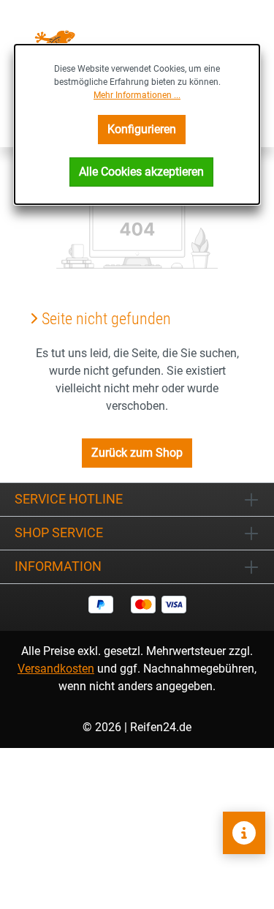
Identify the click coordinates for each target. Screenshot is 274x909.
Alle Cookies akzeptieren (141, 172)
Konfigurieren (141, 129)
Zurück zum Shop (137, 453)
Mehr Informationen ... (137, 95)
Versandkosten (56, 669)
